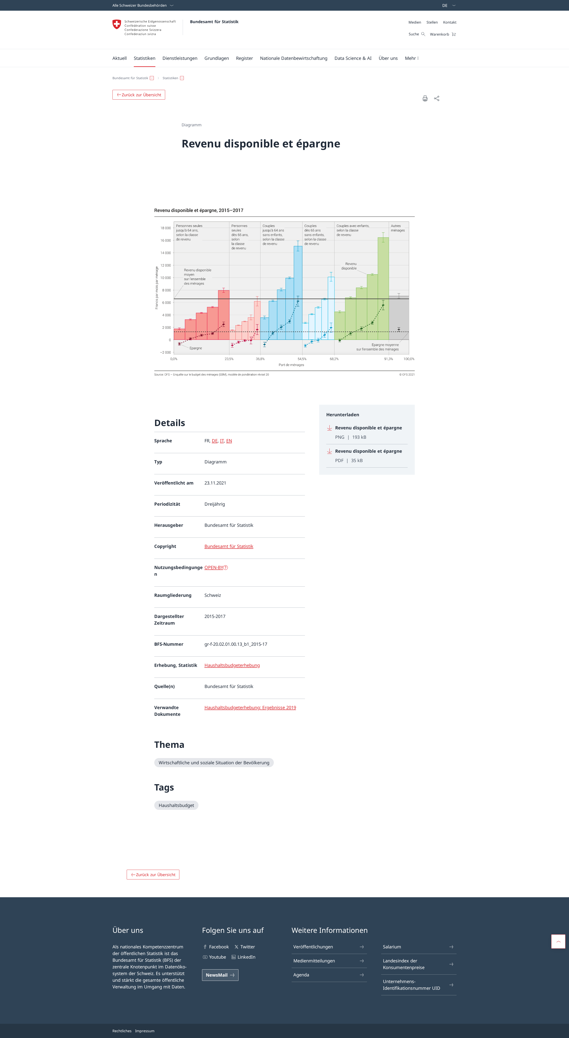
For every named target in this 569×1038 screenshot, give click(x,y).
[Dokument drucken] (425, 98)
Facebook (219, 947)
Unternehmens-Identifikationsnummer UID (411, 984)
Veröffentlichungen (313, 947)
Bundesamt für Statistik (214, 21)
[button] (119, 58)
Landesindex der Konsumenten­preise (404, 964)
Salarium (392, 947)
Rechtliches (122, 1030)
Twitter (247, 947)
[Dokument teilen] (436, 98)
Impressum (144, 1030)
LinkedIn (246, 957)
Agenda (301, 975)
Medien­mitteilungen (314, 961)
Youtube (217, 957)
